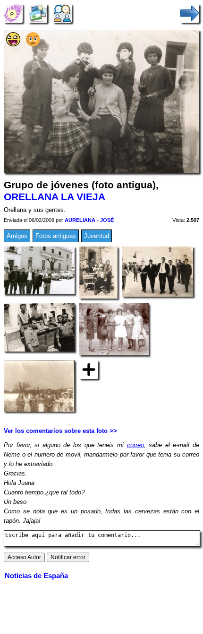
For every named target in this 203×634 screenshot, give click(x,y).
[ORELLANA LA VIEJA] (13, 13)
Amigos (17, 235)
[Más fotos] (88, 368)
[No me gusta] (33, 44)
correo (135, 445)
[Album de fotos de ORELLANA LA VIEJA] (37, 13)
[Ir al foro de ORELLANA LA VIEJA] (62, 13)
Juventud (96, 235)
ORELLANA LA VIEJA (54, 197)
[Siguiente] (189, 13)
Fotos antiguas (55, 235)
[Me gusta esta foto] (13, 44)
